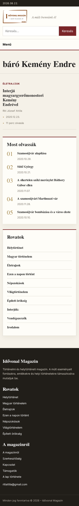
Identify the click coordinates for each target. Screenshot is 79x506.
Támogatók (10, 470)
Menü (7, 44)
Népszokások (15, 283)
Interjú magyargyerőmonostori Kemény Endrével (23, 97)
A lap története (12, 476)
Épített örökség (17, 300)
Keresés (67, 31)
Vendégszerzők (17, 318)
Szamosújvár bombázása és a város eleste (44, 212)
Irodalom (13, 327)
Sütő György (25, 166)
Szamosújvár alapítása (31, 153)
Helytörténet (15, 247)
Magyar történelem (19, 256)
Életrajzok (11, 83)
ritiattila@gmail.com (15, 484)
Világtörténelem (17, 292)
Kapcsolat (9, 464)
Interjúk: (13, 309)
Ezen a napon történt (21, 274)
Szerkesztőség (12, 458)
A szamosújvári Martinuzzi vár (37, 198)
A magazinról (11, 452)
